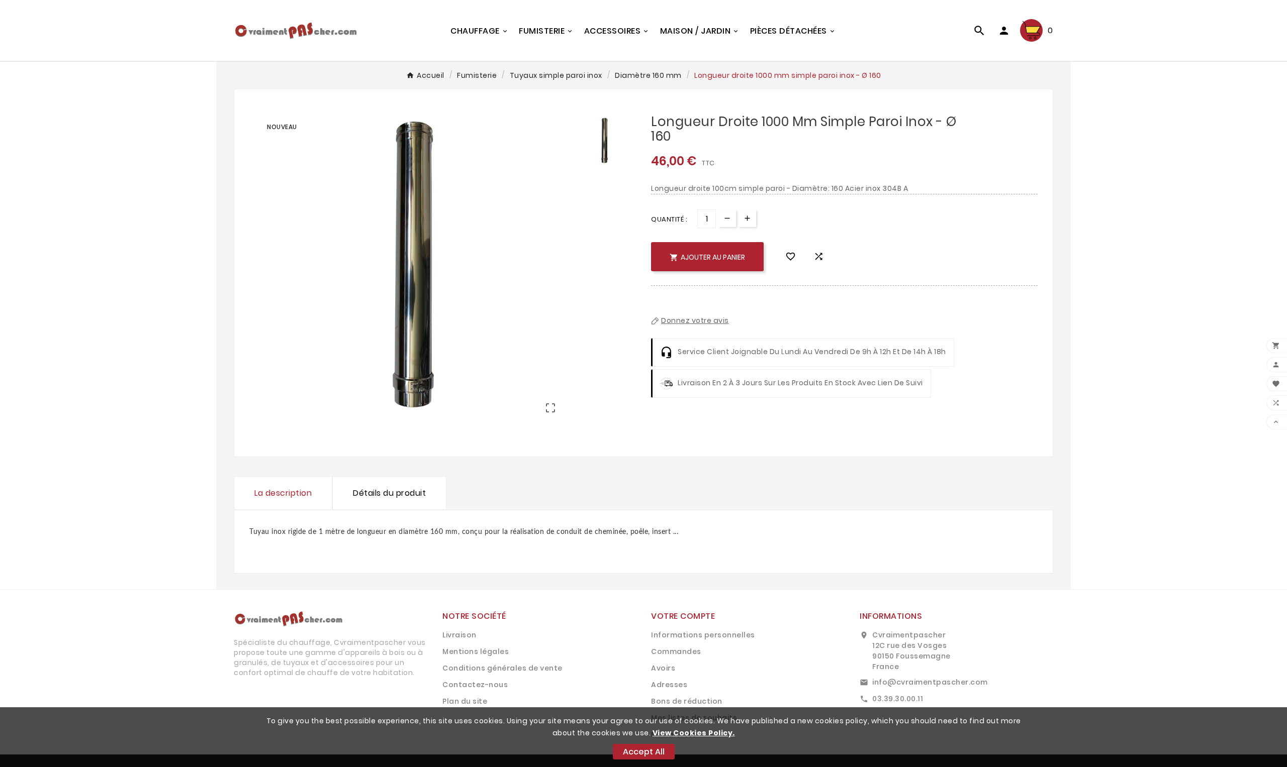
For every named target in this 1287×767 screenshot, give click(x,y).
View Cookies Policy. (694, 733)
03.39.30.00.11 (897, 699)
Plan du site (464, 701)
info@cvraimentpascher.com (930, 682)
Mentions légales (475, 651)
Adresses (669, 685)
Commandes (676, 651)
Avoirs (663, 668)
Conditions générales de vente (502, 668)
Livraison (459, 635)
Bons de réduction (686, 701)
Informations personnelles (703, 635)
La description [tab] (283, 493)
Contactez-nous (475, 685)
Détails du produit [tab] (389, 493)
